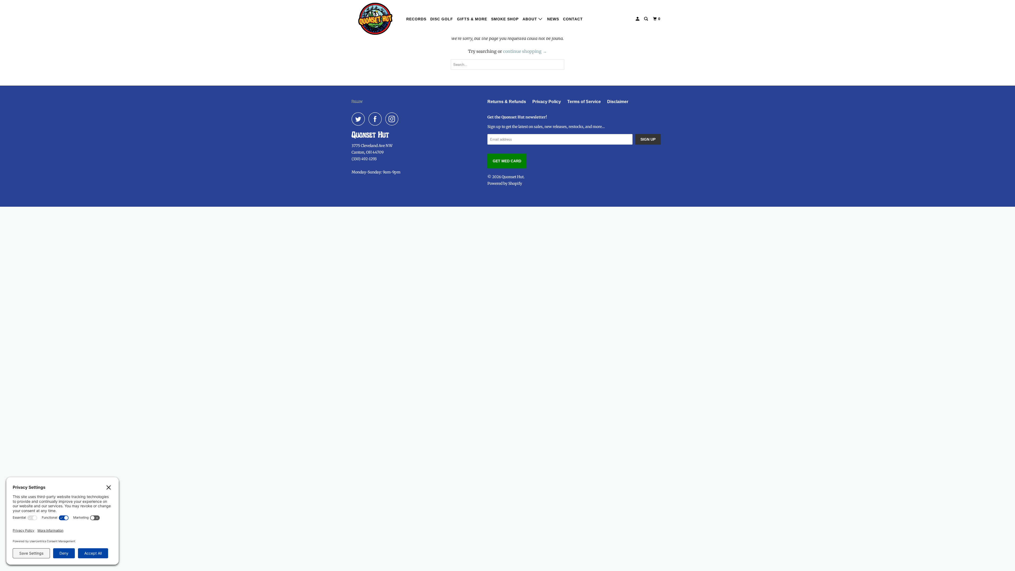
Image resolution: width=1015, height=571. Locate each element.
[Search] (646, 19)
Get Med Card (507, 161)
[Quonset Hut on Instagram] (393, 119)
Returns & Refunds (506, 101)
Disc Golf (441, 19)
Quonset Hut (513, 176)
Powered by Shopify (504, 183)
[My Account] (638, 19)
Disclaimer (617, 101)
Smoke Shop (505, 19)
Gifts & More (472, 19)
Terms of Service (584, 101)
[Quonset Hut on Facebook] (376, 119)
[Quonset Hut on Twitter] (359, 119)
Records (416, 19)
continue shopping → (525, 51)
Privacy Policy (546, 101)
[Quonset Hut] (375, 19)
